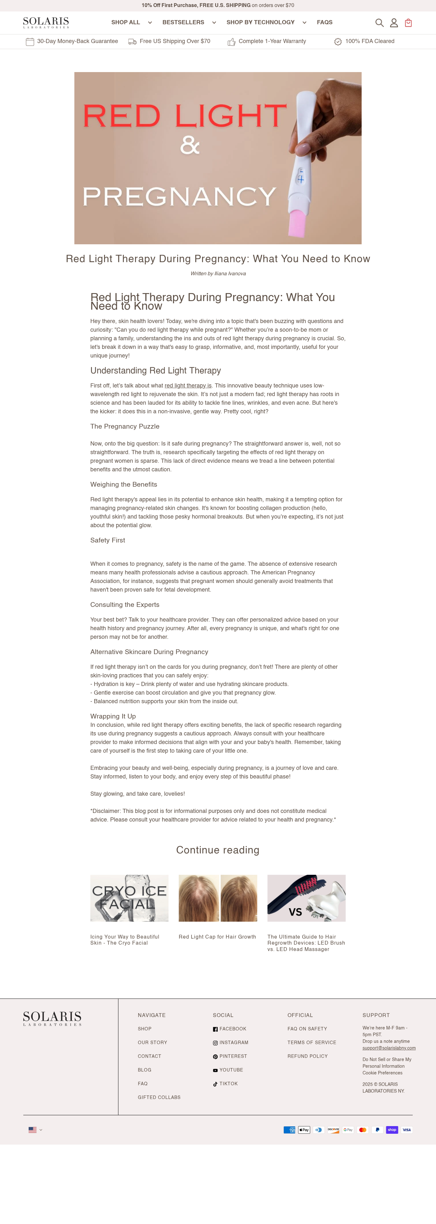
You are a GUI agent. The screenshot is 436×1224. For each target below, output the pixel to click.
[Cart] (408, 22)
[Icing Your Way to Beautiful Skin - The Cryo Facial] (129, 898)
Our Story (152, 1043)
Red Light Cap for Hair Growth (217, 937)
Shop (145, 1029)
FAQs (325, 23)
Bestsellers (183, 23)
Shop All (125, 23)
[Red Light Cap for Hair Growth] (218, 898)
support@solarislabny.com (389, 1048)
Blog (145, 1070)
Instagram (234, 1043)
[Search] (379, 22)
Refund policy (308, 1056)
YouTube (231, 1070)
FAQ (143, 1084)
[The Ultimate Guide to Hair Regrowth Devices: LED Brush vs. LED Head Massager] (306, 898)
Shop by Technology (261, 23)
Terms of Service (312, 1043)
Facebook (233, 1029)
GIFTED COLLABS (159, 1097)
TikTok (229, 1084)
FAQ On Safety (307, 1029)
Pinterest (233, 1056)
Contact (150, 1056)
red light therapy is (188, 386)
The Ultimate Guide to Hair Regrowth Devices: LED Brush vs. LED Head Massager (306, 943)
